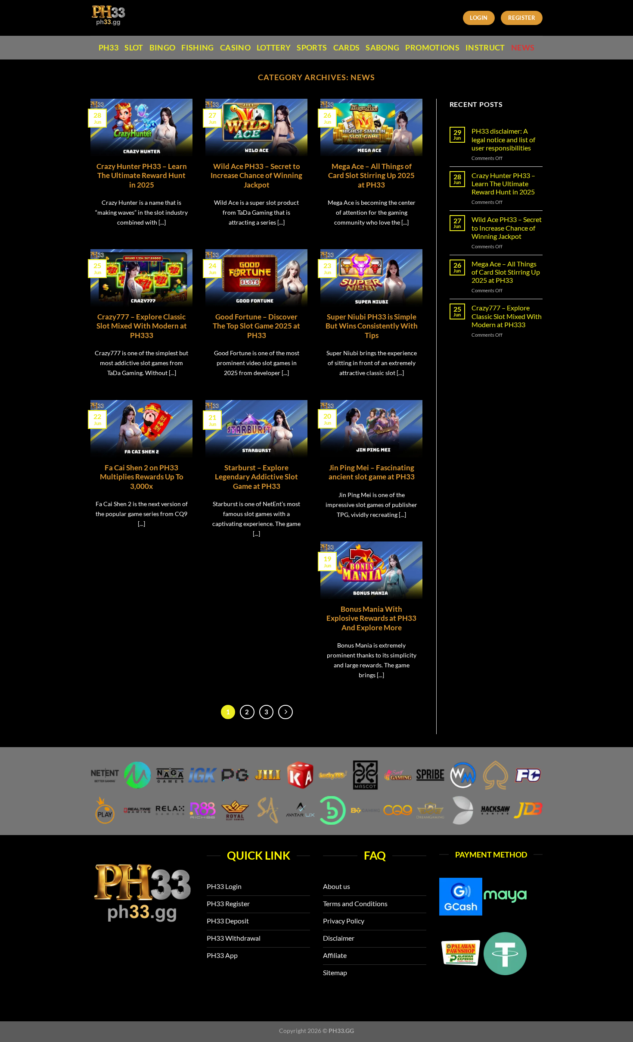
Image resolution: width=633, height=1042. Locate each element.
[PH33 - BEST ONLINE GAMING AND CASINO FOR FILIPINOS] (128, 18)
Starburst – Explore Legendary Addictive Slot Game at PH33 (256, 477)
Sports (312, 47)
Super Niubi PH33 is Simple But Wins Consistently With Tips (372, 326)
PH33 (108, 47)
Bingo (162, 47)
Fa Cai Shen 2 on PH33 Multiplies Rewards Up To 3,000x (141, 477)
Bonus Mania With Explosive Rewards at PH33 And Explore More (371, 618)
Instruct (485, 47)
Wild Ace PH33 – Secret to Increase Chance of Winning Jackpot (256, 175)
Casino (235, 47)
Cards (346, 47)
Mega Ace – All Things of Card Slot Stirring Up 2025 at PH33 (371, 175)
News (522, 47)
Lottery (274, 47)
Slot (133, 47)
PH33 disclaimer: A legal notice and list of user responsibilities (503, 139)
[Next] (285, 712)
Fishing (197, 47)
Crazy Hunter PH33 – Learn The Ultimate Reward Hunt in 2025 (141, 175)
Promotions (432, 47)
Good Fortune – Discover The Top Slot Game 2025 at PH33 (256, 326)
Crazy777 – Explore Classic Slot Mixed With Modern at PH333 (141, 326)
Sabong (382, 47)
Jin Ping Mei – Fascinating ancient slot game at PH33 (372, 472)
